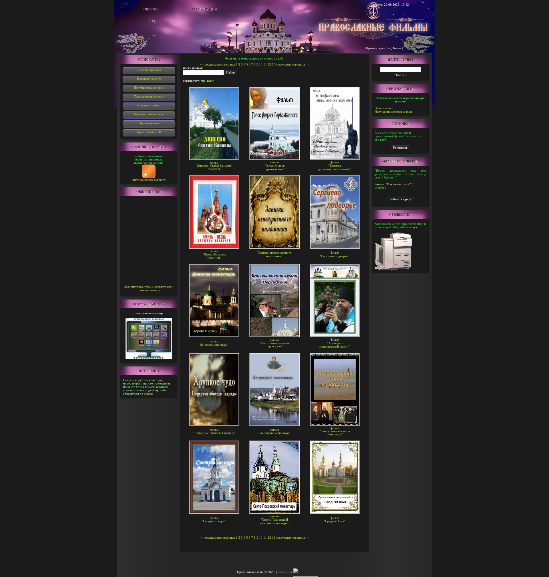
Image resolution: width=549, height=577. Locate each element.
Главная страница (149, 70)
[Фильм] (400, 147)
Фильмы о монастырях (149, 114)
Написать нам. (384, 108)
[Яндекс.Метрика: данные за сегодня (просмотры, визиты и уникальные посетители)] (305, 572)
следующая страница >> (292, 64)
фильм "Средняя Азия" (334, 519)
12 (269, 64)
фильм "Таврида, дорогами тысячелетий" (334, 165)
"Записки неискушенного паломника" (274, 254)
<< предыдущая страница (217, 64)
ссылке (148, 393)
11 (265, 64)
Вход (150, 20)
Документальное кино (149, 87)
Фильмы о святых (149, 105)
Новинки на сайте (149, 78)
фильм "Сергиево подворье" (334, 254)
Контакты (284, 572)
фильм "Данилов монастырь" (213, 343)
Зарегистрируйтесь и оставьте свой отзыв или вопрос (148, 288)
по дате (207, 80)
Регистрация (204, 9)
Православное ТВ (149, 132)
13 (273, 64)
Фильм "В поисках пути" (393, 184)
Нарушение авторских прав (393, 111)
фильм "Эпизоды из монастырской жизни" (334, 343)
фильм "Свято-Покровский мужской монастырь (274, 519)
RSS (406, 48)
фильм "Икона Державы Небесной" (214, 254)
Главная (150, 9)
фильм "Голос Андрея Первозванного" (274, 165)
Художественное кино (149, 96)
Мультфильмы (149, 123)
